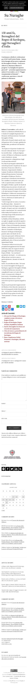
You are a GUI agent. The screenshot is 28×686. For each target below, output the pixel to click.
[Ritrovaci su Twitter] (12, 468)
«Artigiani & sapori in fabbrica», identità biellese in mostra (11, 353)
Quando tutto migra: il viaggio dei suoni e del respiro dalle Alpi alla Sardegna (14, 590)
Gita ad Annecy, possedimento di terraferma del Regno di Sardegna (15, 333)
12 (13, 499)
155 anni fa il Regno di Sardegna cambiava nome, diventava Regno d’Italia (14, 318)
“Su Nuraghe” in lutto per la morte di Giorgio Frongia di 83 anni (14, 548)
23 (3, 505)
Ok (6, 7)
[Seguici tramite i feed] (20, 468)
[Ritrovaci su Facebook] (8, 468)
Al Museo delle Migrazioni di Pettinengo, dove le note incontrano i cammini (13, 567)
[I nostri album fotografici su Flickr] (3, 468)
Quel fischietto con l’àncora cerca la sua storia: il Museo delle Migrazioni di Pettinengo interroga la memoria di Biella (13, 573)
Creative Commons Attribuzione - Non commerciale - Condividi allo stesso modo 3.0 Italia (14, 676)
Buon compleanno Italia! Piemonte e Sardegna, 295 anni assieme (14, 339)
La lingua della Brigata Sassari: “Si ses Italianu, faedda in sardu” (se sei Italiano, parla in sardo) (13, 527)
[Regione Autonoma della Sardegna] (12, 454)
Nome (4, 403)
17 (6, 502)
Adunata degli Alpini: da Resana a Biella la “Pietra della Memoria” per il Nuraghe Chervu (14, 534)
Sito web (4, 418)
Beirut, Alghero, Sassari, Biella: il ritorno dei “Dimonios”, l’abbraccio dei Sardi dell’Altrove (14, 585)
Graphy (21, 680)
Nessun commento (7, 52)
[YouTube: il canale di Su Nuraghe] (16, 468)
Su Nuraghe (13, 15)
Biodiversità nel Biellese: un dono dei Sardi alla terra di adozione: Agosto (13, 579)
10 (6, 499)
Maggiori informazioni (16, 7)
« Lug (3, 510)
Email (4, 411)
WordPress (12, 680)
